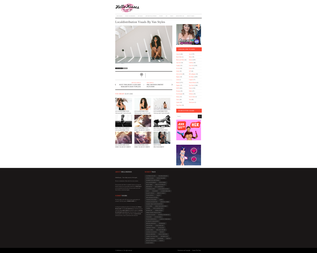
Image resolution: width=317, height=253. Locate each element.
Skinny (178, 96)
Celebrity (191, 62)
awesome (160, 238)
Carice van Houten (152, 236)
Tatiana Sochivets (151, 201)
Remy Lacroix (150, 238)
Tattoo (177, 99)
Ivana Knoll (150, 195)
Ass (190, 54)
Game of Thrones (165, 219)
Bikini (190, 57)
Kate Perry (162, 182)
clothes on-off (151, 176)
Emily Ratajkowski (161, 206)
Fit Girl (178, 68)
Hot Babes (120, 16)
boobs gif (149, 210)
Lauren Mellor (165, 191)
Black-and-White (180, 59)
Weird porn (191, 102)
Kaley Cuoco (150, 193)
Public (190, 91)
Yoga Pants (178, 105)
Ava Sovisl (149, 225)
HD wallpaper (192, 74)
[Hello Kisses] (128, 8)
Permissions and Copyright (184, 250)
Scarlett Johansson (152, 221)
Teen (190, 99)
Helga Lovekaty (160, 184)
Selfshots (191, 93)
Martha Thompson (163, 214)
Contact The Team (196, 250)
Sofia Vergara (163, 234)
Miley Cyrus (161, 193)
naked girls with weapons (154, 204)
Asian (177, 54)
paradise (155, 191)
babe (161, 199)
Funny (161, 16)
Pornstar (178, 91)
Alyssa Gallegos (151, 232)
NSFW (177, 88)
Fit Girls (140, 16)
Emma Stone (158, 210)
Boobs (125, 68)
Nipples (178, 85)
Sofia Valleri (161, 178)
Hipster (178, 76)
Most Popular (180, 16)
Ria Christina (159, 186)
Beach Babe (179, 57)
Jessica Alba (150, 178)
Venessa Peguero (151, 199)
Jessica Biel (149, 229)
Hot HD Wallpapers (151, 16)
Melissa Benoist (151, 223)
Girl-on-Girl (179, 74)
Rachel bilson (163, 176)
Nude (190, 88)
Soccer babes (192, 96)
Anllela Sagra (150, 214)
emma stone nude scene (153, 212)
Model (177, 82)
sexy (147, 191)
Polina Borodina (151, 219)
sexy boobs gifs (158, 208)
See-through (179, 93)
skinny (162, 232)
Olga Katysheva (151, 182)
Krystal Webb (164, 201)
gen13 (158, 195)
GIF (166, 16)
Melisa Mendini (150, 234)
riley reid (149, 184)
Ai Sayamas (158, 217)
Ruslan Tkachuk (151, 240)
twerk (148, 208)
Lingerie (191, 79)
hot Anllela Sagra (152, 197)
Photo (168, 238)
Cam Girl (178, 62)
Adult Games (190, 16)
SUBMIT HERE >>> (131, 201)
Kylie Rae (161, 227)
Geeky (177, 71)
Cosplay (178, 65)
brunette (149, 186)
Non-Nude (191, 85)
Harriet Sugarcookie (152, 180)
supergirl (162, 223)
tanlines (148, 217)
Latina (177, 79)
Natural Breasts (192, 82)
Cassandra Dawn (163, 188)
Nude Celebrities (130, 16)
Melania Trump (160, 229)
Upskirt (178, 102)
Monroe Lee (164, 236)
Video (171, 16)
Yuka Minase (159, 225)
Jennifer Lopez (150, 188)
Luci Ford (149, 206)
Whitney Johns (150, 227)
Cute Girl (191, 65)
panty (161, 240)
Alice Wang (149, 242)
